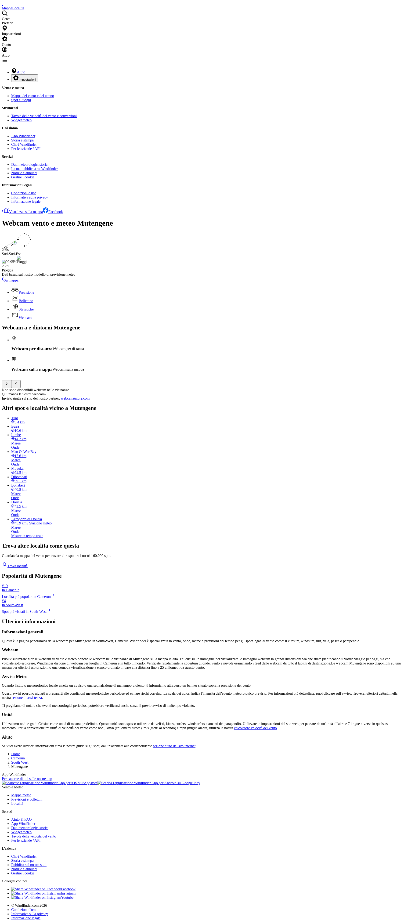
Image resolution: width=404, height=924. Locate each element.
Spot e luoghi (21, 100)
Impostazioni (27, 79)
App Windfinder (23, 136)
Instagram (68, 893)
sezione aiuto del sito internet (174, 746)
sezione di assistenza (27, 698)
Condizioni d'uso (23, 193)
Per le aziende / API (25, 149)
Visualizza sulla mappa (26, 212)
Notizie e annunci (24, 173)
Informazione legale (25, 201)
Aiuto (21, 72)
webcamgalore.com (75, 398)
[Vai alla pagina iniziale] (2, 4)
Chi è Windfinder (24, 144)
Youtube (67, 897)
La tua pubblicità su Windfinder (34, 169)
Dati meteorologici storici (29, 164)
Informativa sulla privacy (29, 197)
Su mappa (11, 280)
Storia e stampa (22, 140)
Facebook (55, 212)
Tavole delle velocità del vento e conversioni (44, 116)
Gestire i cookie (22, 177)
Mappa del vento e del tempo (32, 96)
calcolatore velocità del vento (255, 728)
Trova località (17, 566)
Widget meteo (21, 120)
